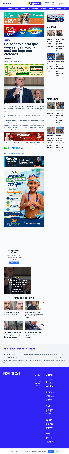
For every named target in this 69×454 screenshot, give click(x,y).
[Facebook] (4, 3)
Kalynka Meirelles (53, 358)
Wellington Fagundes (57, 360)
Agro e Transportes (33, 8)
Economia (43, 8)
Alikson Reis (40, 354)
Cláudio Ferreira (10, 357)
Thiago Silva (47, 360)
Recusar (57, 451)
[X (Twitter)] (8, 3)
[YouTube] (10, 3)
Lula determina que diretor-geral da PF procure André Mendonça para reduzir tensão (13, 314)
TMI (51, 360)
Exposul (30, 357)
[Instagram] (6, 3)
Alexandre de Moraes (30, 354)
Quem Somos (37, 381)
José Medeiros (44, 357)
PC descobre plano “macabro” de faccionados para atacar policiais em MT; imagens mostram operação (59, 117)
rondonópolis (34, 360)
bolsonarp (8, 153)
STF (44, 360)
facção (33, 357)
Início (35, 380)
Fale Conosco (38, 383)
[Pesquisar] (65, 8)
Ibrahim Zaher (38, 357)
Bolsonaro (48, 354)
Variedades (52, 8)
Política (10, 8)
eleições (13, 153)
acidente (14, 354)
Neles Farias (22, 360)
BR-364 (57, 354)
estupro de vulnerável (23, 357)
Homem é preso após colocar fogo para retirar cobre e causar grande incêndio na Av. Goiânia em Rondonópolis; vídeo (60, 68)
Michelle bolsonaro (13, 360)
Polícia (16, 8)
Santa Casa (41, 360)
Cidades (23, 8)
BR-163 (53, 354)
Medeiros (6, 360)
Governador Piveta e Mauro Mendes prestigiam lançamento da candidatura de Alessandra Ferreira (50, 395)
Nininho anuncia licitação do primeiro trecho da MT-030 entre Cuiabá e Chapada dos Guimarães (50, 438)
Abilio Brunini (7, 354)
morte (18, 360)
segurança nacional (21, 153)
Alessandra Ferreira (20, 354)
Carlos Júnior (61, 354)
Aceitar (50, 451)
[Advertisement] (24, 238)
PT (28, 360)
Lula (60, 358)
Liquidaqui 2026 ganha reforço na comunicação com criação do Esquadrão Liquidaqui (51, 66)
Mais (58, 8)
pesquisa (26, 360)
